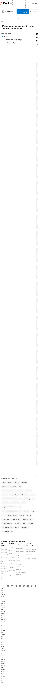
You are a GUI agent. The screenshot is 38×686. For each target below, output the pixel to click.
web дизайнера (15, 519)
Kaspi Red (4, 557)
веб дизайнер (14, 495)
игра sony (27, 499)
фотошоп (17, 523)
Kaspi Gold (4, 549)
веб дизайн (24, 495)
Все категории (24, 11)
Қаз (32, 3)
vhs (20, 507)
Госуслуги (11, 567)
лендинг (32, 495)
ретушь (29, 515)
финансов (28, 491)
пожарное (5, 503)
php (33, 511)
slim (20, 499)
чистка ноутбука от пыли (9, 515)
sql (33, 499)
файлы (21, 491)
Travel (10, 550)
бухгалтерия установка (9, 491)
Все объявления (6, 33)
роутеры (4, 495)
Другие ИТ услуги (13, 43)
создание (16, 482)
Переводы (12, 560)
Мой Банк (11, 557)
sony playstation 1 (7, 527)
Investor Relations (31, 558)
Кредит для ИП (20, 551)
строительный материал (9, 511)
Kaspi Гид (11, 575)
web (20, 486)
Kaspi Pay (18, 545)
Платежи (11, 553)
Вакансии (29, 554)
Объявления (9, 11)
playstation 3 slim (7, 523)
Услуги (6, 36)
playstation (5, 519)
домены (24, 482)
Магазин (11, 547)
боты (3, 482)
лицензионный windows (9, 507)
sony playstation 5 (7, 531)
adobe (17, 527)
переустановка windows (9, 499)
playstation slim (27, 519)
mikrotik (30, 523)
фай (24, 523)
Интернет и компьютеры (14, 40)
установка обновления (9, 486)
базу (9, 482)
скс (20, 511)
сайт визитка (15, 503)
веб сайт (26, 511)
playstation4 (25, 527)
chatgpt (22, 515)
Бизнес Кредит (20, 548)
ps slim (23, 503)
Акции (10, 563)
